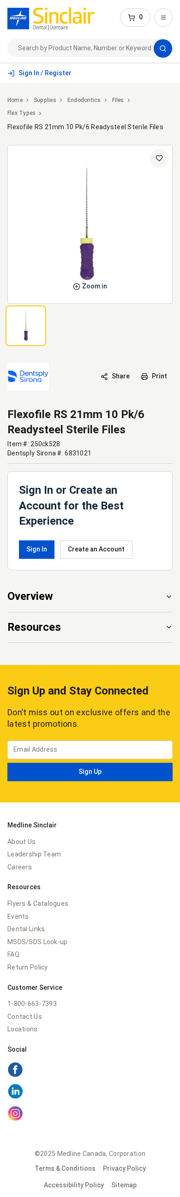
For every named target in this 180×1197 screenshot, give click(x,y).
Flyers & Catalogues (37, 903)
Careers (19, 867)
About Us (21, 841)
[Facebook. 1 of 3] (90, 1071)
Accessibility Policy (74, 1185)
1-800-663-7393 (32, 1003)
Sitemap (124, 1185)
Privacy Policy (124, 1168)
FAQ (13, 954)
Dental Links (26, 929)
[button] (135, 17)
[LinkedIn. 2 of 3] (90, 1092)
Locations (22, 1029)
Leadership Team (34, 854)
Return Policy (27, 967)
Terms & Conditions (65, 1168)
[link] (51, 17)
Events (18, 916)
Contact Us (24, 1016)
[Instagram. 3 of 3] (90, 1115)
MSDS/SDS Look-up (37, 942)
